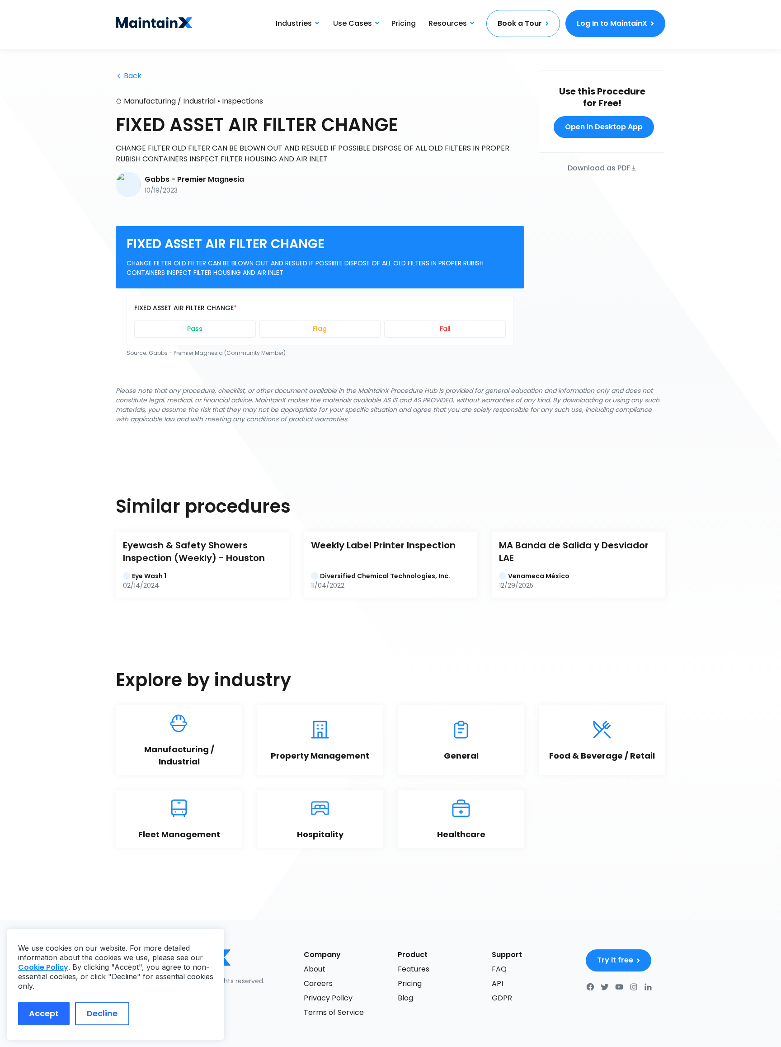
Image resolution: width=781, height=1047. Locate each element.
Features (413, 969)
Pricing (403, 23)
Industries (294, 23)
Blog (405, 998)
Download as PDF (599, 167)
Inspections (242, 101)
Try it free (615, 960)
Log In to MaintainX (612, 23)
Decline (102, 1013)
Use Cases (352, 23)
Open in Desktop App (604, 127)
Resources (447, 23)
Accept (44, 1013)
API (497, 983)
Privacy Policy (328, 998)
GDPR (502, 998)
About (314, 969)
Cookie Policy (43, 967)
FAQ (499, 969)
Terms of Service (334, 1012)
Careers (318, 983)
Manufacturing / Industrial (170, 101)
